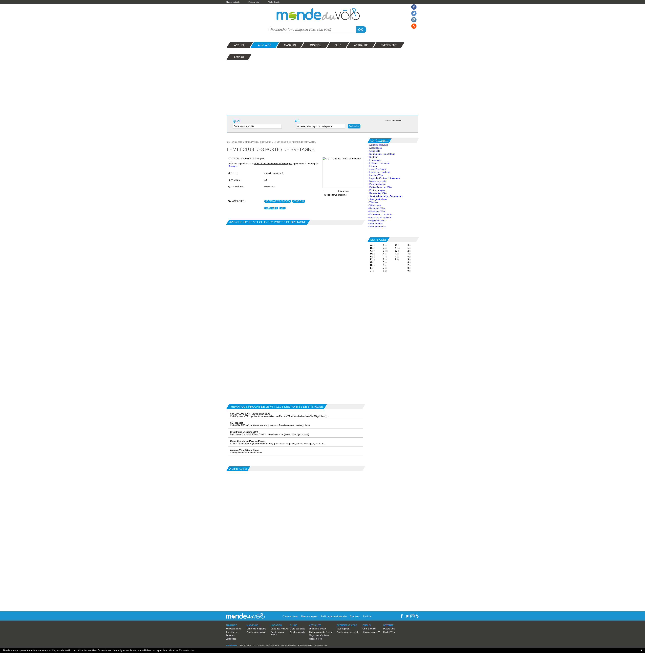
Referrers (230, 635)
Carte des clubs (297, 628)
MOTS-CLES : (238, 201)
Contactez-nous (290, 616)
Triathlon (373, 202)
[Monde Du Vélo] (228, 142)
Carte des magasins (256, 628)
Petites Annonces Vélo (380, 187)
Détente (388, 625)
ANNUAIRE (231, 625)
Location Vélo (376, 175)
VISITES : (236, 180)
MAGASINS (252, 625)
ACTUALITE (315, 625)
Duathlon (373, 157)
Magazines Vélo (377, 220)
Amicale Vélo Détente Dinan (244, 450)
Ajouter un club (297, 632)
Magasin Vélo (315, 639)
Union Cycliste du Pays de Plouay (247, 441)
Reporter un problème (336, 195)
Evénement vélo (347, 625)
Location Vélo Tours (321, 645)
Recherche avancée (393, 120)
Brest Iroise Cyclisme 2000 (244, 432)
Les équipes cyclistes (380, 172)
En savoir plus (186, 650)
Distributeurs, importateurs (382, 154)
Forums (373, 166)
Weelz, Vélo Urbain (272, 645)
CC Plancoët (236, 423)
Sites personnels (377, 226)
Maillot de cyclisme (305, 645)
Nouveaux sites (233, 628)
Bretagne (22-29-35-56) (278, 201)
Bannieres (355, 616)
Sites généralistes (378, 199)
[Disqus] (295, 267)
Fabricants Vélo (377, 208)
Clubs (293, 625)
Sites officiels (376, 223)
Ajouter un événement (347, 632)
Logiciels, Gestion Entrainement (384, 178)
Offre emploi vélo (233, 2)
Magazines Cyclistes (319, 635)
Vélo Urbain (375, 205)
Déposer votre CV (371, 632)
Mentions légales (309, 616)
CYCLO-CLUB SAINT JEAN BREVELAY (250, 414)
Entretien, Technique (379, 163)
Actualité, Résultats (378, 145)
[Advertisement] (322, 86)
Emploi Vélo (375, 160)
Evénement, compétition (381, 214)
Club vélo (271, 208)
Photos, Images (377, 190)
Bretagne (265, 142)
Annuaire (236, 142)
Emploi (366, 625)
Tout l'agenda (343, 628)
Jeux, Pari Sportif (377, 169)
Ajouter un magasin (256, 632)
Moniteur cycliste (377, 181)
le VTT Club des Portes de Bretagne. (295, 142)
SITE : (233, 173)
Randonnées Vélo (377, 193)
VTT (282, 208)
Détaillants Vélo (377, 211)
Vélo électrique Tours (288, 645)
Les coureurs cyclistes (380, 217)
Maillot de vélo (274, 2)
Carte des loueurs (279, 628)
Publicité (367, 616)
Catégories (231, 639)
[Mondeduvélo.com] (245, 618)
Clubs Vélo (251, 142)
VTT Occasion (258, 645)
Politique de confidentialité (334, 616)
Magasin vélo (253, 2)
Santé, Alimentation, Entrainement (386, 196)
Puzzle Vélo (389, 628)
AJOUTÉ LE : (237, 186)
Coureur (298, 201)
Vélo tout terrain (245, 645)
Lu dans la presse (317, 628)
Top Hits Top (232, 632)
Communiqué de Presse (320, 632)
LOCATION (276, 625)
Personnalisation (377, 184)
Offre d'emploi (369, 628)
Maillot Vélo (389, 632)
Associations (375, 148)
